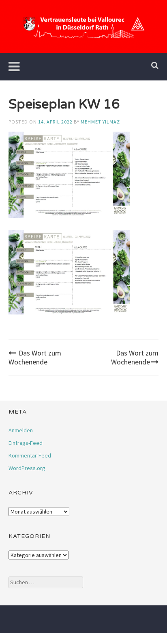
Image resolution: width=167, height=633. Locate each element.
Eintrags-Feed (26, 443)
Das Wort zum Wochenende (35, 357)
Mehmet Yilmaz (100, 122)
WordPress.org (27, 468)
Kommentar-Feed (30, 455)
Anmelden (21, 430)
